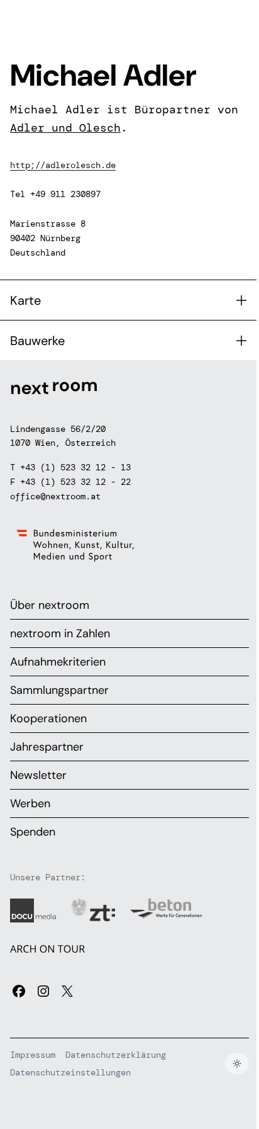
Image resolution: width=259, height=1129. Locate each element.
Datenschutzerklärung (115, 1054)
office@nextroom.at (55, 496)
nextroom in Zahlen (60, 633)
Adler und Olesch (65, 127)
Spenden (32, 831)
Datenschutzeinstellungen (70, 1072)
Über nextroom (49, 605)
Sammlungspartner (59, 690)
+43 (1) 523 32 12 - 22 (75, 481)
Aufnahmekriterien (58, 661)
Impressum (32, 1054)
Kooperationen (48, 718)
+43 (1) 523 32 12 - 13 (75, 467)
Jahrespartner (47, 746)
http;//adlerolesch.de (63, 165)
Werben (30, 803)
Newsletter (38, 775)
